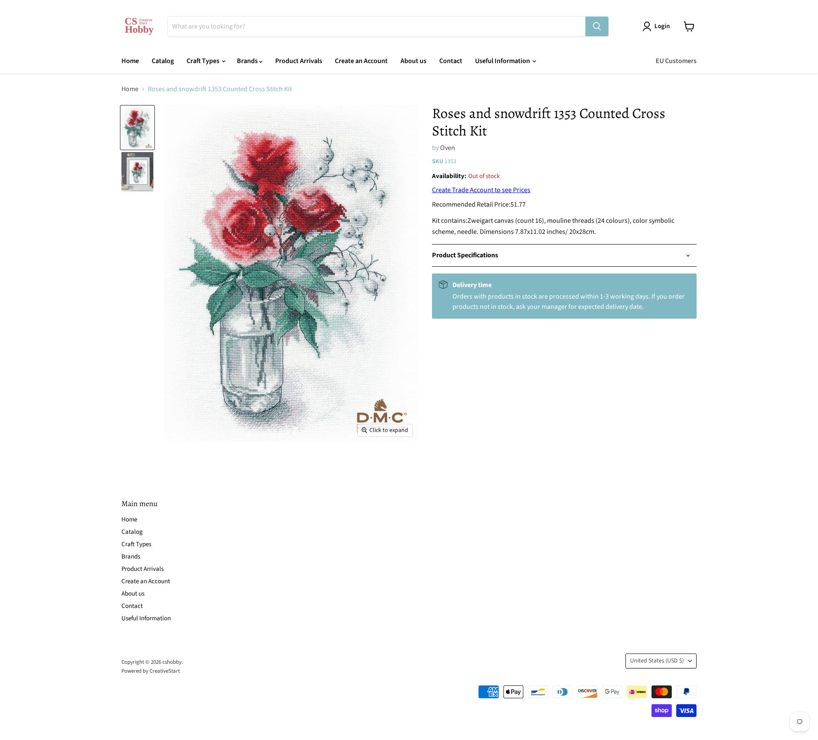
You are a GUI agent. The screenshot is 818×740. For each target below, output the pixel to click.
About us (413, 61)
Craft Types (204, 61)
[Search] (596, 26)
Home (130, 61)
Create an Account (361, 61)
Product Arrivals (298, 61)
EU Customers (676, 61)
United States (657, 660)
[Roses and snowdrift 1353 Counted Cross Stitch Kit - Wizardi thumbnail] (137, 128)
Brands (248, 61)
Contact (450, 61)
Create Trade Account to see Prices (481, 190)
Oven (447, 148)
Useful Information (503, 61)
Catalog (163, 61)
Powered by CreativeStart (150, 671)
